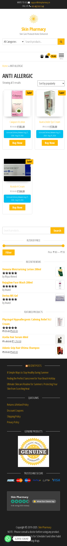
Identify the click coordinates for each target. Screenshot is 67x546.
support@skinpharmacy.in (40, 2)
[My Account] (42, 56)
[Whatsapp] (8, 538)
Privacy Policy (13, 422)
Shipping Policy (14, 416)
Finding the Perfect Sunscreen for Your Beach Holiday (31, 378)
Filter (9, 252)
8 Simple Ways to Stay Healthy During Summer (28, 372)
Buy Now (17, 143)
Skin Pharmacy (34, 29)
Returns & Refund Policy (18, 404)
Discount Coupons (15, 410)
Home (5, 66)
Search (57, 230)
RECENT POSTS (34, 365)
